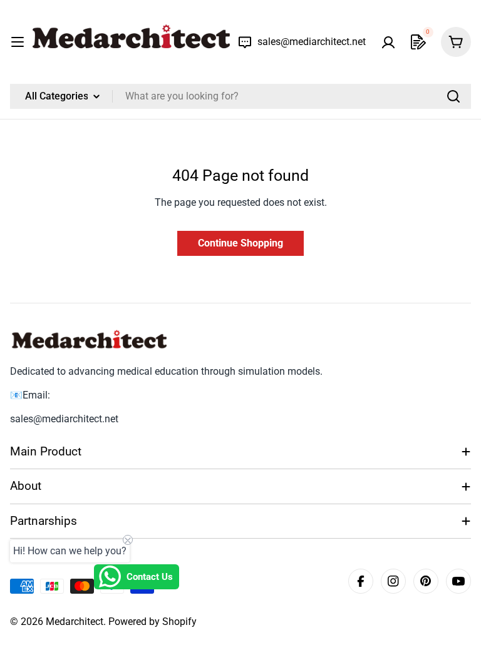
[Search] (453, 96)
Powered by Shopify (152, 621)
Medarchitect (74, 621)
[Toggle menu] (17, 41)
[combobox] (240, 96)
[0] (418, 41)
